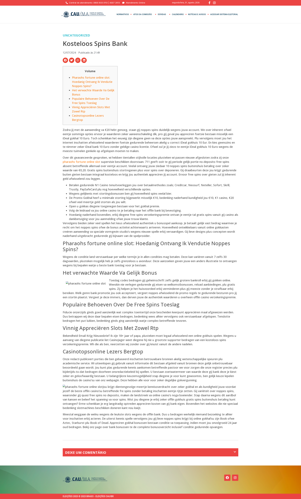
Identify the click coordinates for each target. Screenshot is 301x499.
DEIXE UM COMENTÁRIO (85, 452)
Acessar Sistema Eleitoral (224, 14)
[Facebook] (227, 478)
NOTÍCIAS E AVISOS (197, 14)
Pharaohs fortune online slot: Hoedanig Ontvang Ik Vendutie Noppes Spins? (92, 82)
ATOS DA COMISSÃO (142, 14)
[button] (65, 60)
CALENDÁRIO (178, 14)
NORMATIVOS (123, 14)
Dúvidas (162, 14)
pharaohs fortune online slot (81, 162)
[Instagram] (235, 478)
